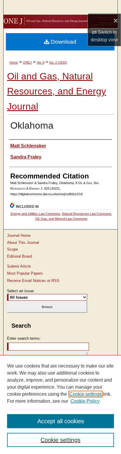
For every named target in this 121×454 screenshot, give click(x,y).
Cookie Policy (85, 401)
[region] (60, 404)
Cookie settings (85, 394)
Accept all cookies (60, 421)
